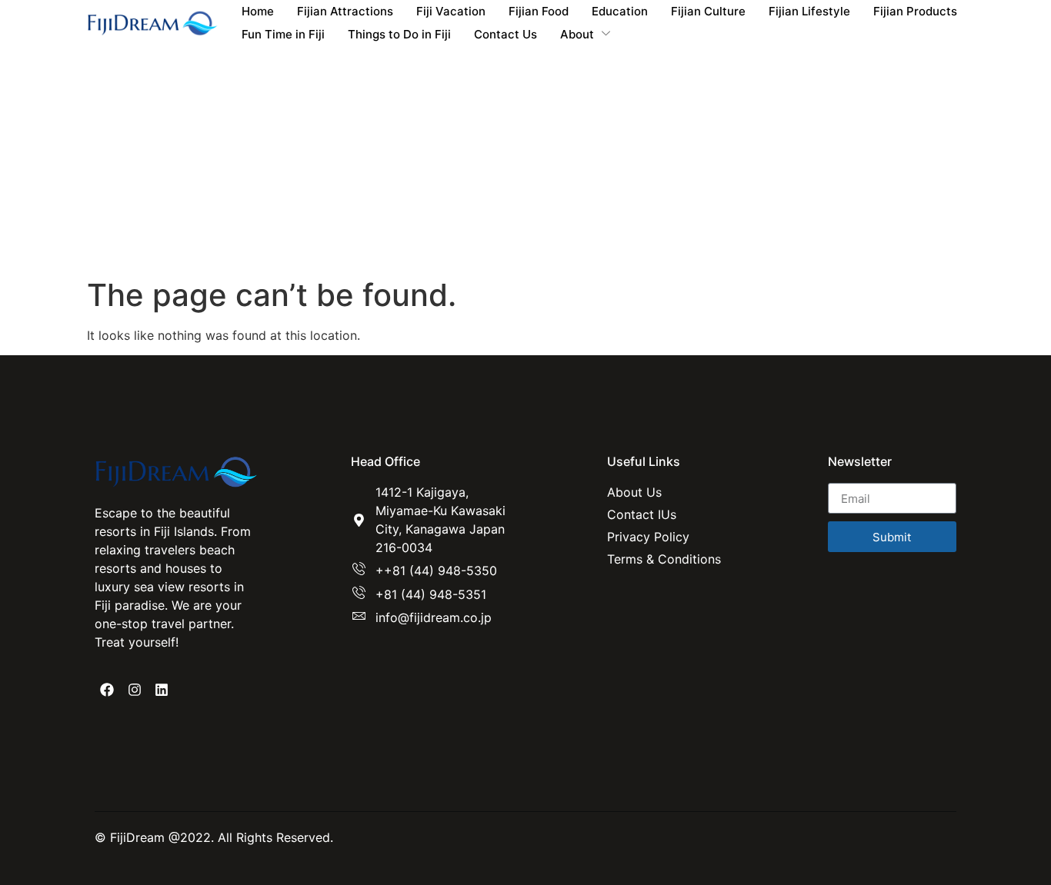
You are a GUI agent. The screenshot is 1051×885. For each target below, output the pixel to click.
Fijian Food (539, 11)
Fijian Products (915, 11)
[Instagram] (134, 689)
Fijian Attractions (345, 11)
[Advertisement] (525, 161)
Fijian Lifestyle (809, 11)
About (577, 34)
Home (258, 11)
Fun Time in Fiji (283, 34)
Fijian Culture (708, 11)
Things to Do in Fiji (399, 34)
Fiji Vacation (450, 11)
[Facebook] (107, 689)
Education (620, 11)
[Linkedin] (161, 689)
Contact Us (505, 34)
